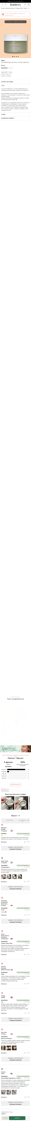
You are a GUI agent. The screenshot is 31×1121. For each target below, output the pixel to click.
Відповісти (4, 842)
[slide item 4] (18, 56)
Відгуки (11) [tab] (5, 789)
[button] (15, 82)
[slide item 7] (16, 740)
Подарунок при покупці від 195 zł (15, 1)
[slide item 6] (14, 740)
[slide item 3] (16, 56)
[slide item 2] (14, 56)
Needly (3, 60)
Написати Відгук (15, 784)
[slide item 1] (12, 56)
